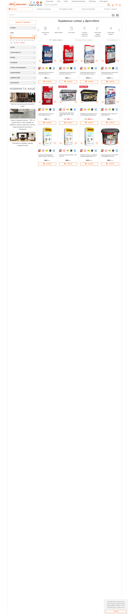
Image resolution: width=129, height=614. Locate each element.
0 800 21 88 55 (35, 5)
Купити (48, 81)
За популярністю (112, 40)
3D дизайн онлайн (65, 9)
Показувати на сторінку (83, 40)
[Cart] (40, 61)
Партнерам (103, 1)
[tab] (30, 2)
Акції (59, 1)
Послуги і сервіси (110, 9)
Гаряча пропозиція (78, 1)
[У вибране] (55, 61)
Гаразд (116, 611)
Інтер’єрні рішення (44, 9)
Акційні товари (19, 42)
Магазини (92, 1)
